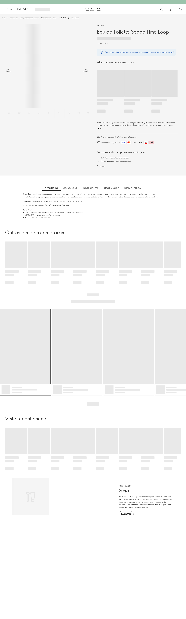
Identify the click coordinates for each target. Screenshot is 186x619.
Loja (9, 9)
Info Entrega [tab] (132, 188)
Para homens (46, 18)
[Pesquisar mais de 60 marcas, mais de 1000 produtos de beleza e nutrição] (161, 9)
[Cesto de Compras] (180, 9)
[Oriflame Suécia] (93, 9)
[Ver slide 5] (49, 113)
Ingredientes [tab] (90, 188)
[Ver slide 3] (29, 113)
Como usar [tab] (70, 188)
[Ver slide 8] (78, 113)
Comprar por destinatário (29, 18)
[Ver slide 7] (68, 113)
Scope (100, 25)
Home (4, 18)
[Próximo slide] (86, 71)
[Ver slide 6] (58, 113)
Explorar (23, 9)
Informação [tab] (111, 188)
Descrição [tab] (51, 188)
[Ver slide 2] (19, 113)
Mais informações (130, 137)
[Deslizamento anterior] (8, 71)
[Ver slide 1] (9, 113)
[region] (47, 66)
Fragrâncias (13, 18)
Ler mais (100, 128)
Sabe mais (101, 166)
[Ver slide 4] (39, 113)
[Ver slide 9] (88, 113)
